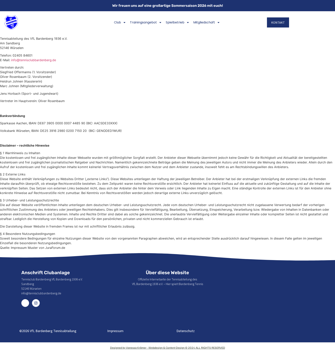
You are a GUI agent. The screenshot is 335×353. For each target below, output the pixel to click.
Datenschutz (185, 331)
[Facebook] (25, 303)
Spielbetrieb (175, 22)
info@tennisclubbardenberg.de (33, 60)
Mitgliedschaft (204, 22)
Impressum (115, 331)
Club (117, 22)
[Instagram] (36, 303)
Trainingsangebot (143, 22)
